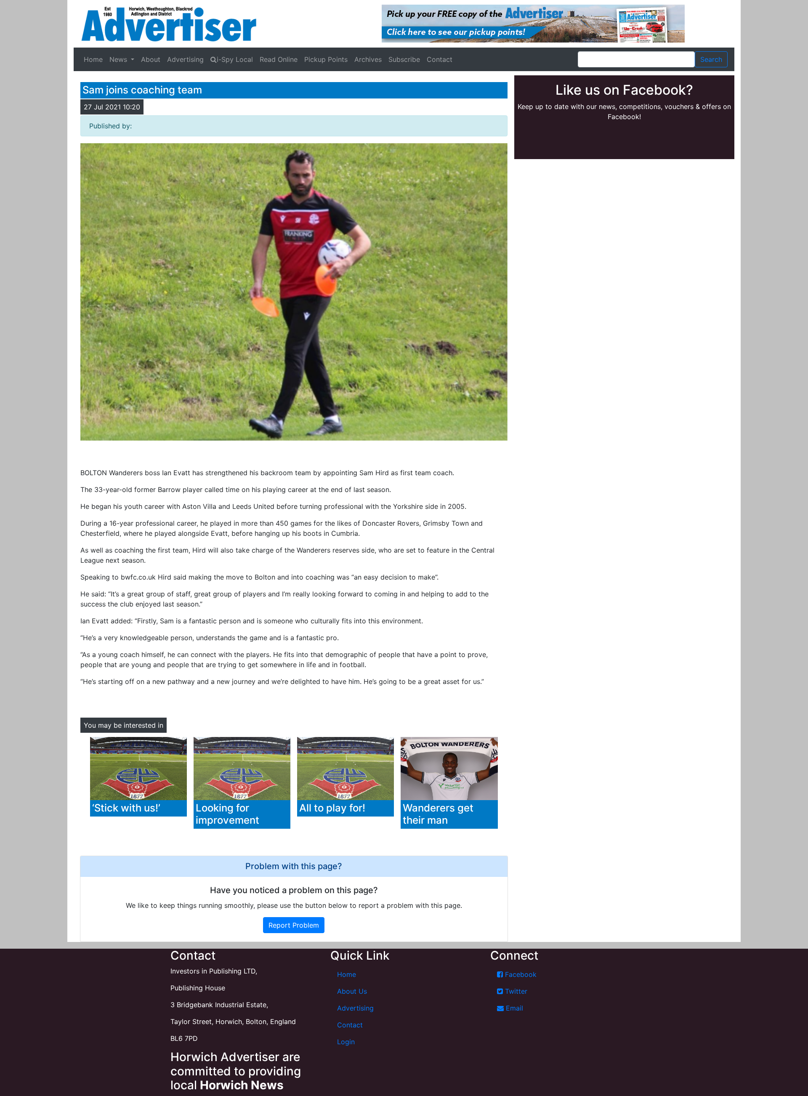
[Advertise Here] (533, 23)
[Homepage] (168, 23)
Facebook (520, 974)
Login (346, 1041)
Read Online (279, 59)
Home (93, 59)
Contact (439, 59)
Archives (368, 59)
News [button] (119, 59)
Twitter (515, 991)
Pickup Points (326, 59)
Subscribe (404, 59)
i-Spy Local (235, 59)
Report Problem (293, 925)
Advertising (185, 59)
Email (513, 1008)
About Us (352, 991)
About (150, 59)
